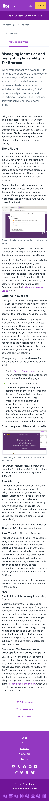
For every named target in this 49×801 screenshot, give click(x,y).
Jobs (24, 737)
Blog (40, 15)
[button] (24, 702)
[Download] (30, 5)
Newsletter (24, 754)
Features (14, 33)
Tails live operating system (22, 683)
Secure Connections (24, 371)
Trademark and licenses (25, 788)
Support (19, 15)
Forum (24, 759)
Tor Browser (23, 24)
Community (30, 15)
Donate (40, 5)
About (10, 15)
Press (24, 743)
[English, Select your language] (16, 5)
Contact (24, 748)
